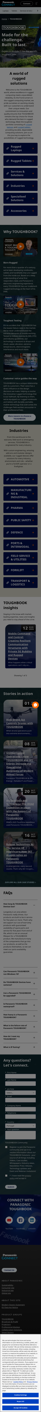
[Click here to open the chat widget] (35, 705)
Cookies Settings (20, 1395)
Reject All (20, 1401)
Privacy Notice (32, 1382)
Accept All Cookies (20, 1408)
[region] (20, 1373)
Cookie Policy (18, 1382)
